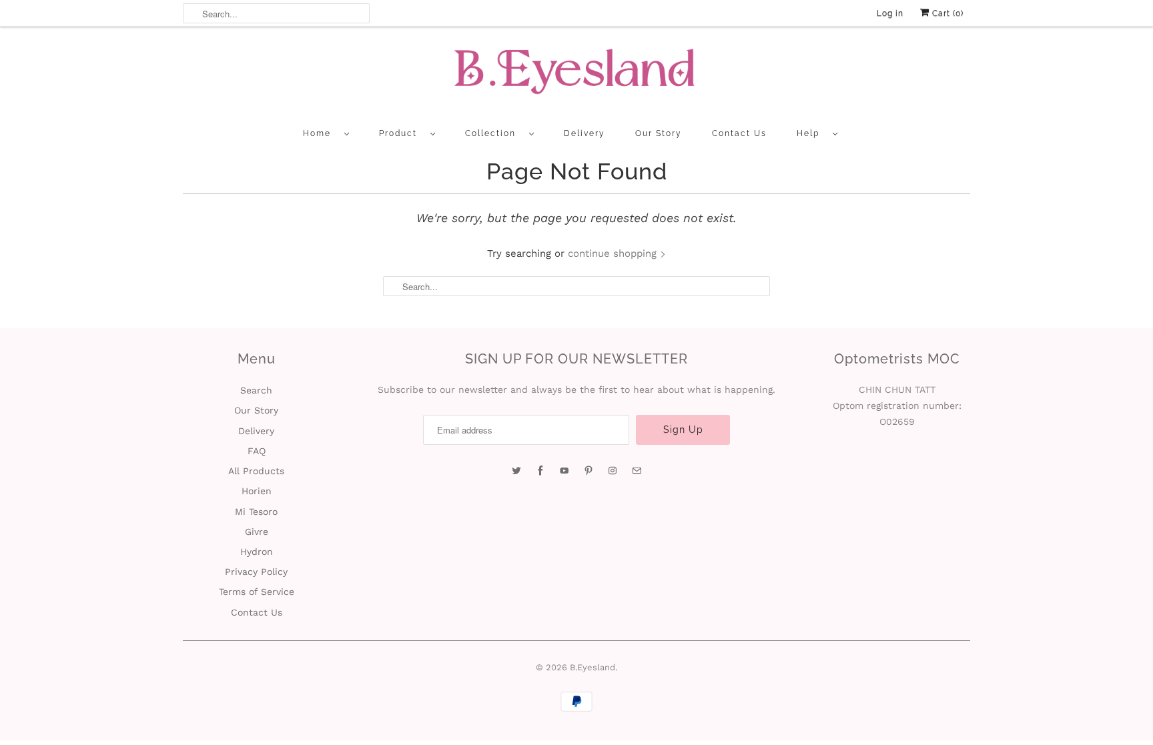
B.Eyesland (592, 667)
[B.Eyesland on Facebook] (540, 471)
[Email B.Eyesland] (636, 471)
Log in (890, 13)
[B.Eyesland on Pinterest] (588, 471)
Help (811, 133)
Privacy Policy (256, 571)
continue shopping (614, 253)
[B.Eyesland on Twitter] (516, 471)
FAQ (257, 451)
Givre (256, 531)
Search (256, 390)
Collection (493, 133)
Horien (257, 491)
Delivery (584, 133)
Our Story (658, 133)
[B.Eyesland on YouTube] (564, 471)
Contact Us (739, 133)
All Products (256, 471)
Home (320, 133)
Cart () (946, 13)
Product (401, 133)
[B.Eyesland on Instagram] (612, 471)
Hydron (256, 551)
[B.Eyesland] (576, 76)
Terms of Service (256, 591)
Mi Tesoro (256, 511)
